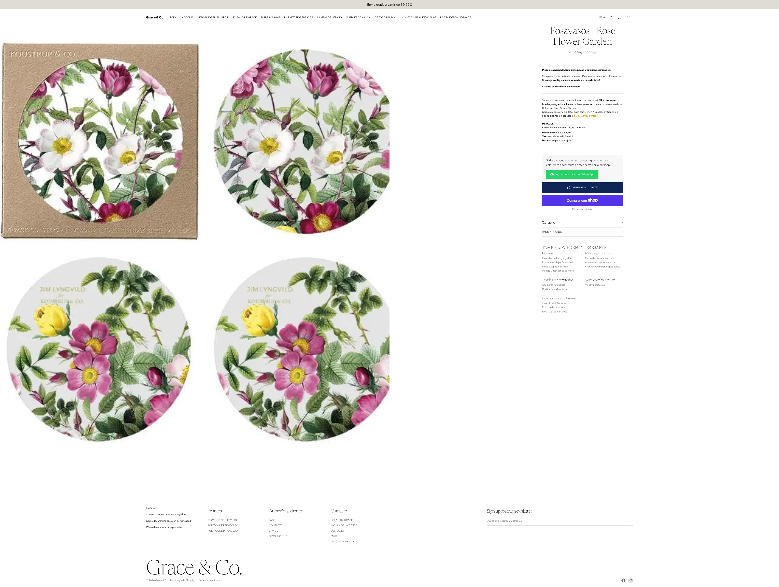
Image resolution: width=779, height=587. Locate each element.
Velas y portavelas (595, 285)
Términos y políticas (210, 580)
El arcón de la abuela (553, 307)
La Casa (150, 508)
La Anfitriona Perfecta (554, 303)
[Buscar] (611, 17)
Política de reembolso (223, 525)
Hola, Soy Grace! (342, 520)
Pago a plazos (552, 232)
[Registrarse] (629, 521)
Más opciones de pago (582, 209)
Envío (551, 222)
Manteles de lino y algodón (557, 258)
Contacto (276, 525)
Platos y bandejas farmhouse (557, 262)
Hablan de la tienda (343, 525)
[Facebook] (623, 580)
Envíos (273, 530)
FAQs (272, 520)
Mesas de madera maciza (598, 258)
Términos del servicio (222, 520)
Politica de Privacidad (223, 530)
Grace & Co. (162, 580)
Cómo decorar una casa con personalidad (168, 521)
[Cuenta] (619, 17)
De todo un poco (342, 541)
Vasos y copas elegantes (555, 266)
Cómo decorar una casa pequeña (164, 527)
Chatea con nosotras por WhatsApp (572, 174)
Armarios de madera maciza (600, 262)
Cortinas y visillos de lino (555, 289)
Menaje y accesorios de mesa (558, 270)
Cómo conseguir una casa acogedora (166, 514)
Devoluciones (278, 536)
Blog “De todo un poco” (555, 311)
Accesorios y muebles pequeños (602, 266)
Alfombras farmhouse (553, 285)
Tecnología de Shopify (182, 580)
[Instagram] (630, 580)
